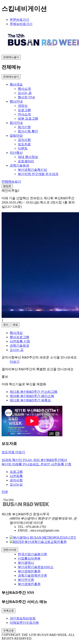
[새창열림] (43, 537)
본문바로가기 (19, 19)
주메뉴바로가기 (21, 24)
